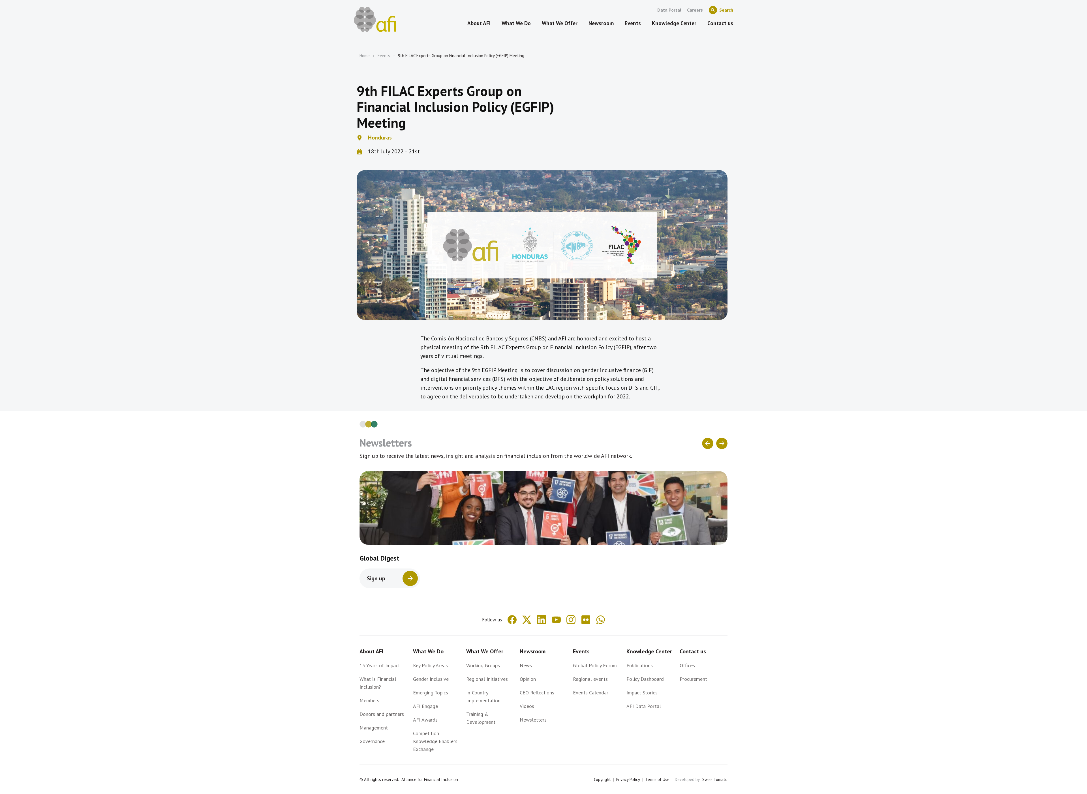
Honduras (380, 137)
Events (384, 55)
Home (365, 55)
